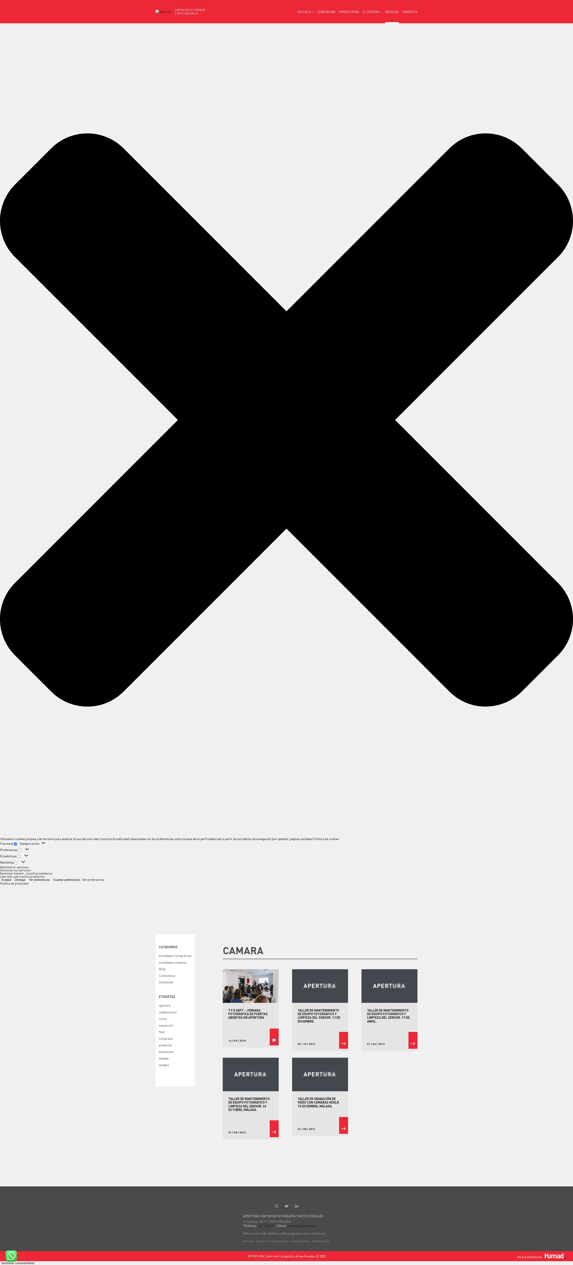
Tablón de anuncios (299, 1241)
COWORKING (326, 12)
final (162, 1032)
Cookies (259, 1241)
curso (163, 1018)
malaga (164, 1058)
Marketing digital (321, 1241)
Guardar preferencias (66, 879)
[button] (286, 420)
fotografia (166, 1038)
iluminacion (166, 1052)
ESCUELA (304, 12)
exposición (166, 1025)
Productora (349, 12)
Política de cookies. (327, 839)
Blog (162, 969)
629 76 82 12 (266, 1225)
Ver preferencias (39, 879)
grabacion (165, 1045)
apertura (165, 1005)
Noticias (392, 12)
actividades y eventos (173, 962)
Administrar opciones (14, 867)
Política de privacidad (14, 883)
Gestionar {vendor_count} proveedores (26, 873)
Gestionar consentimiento (17, 1263)
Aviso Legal (248, 1241)
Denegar (20, 879)
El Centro (371, 12)
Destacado (166, 982)
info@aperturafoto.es (302, 1225)
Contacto (409, 12)
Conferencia (167, 975)
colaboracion (168, 1012)
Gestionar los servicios (15, 870)
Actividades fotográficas (175, 956)
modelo (164, 1065)
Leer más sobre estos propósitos (22, 876)
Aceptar (6, 879)
